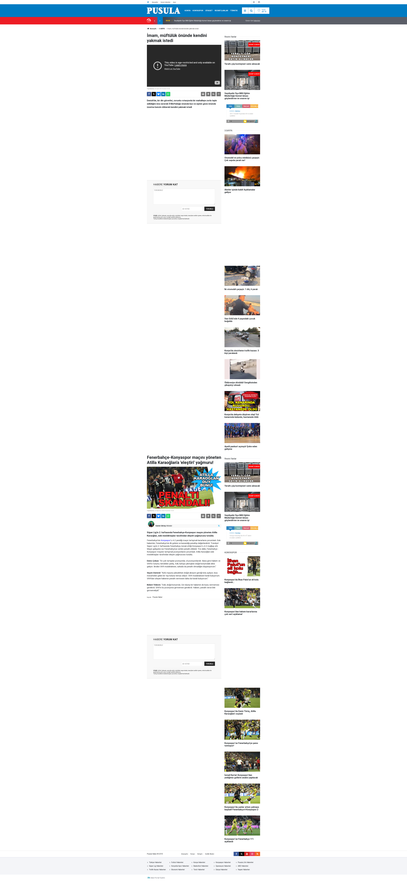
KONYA (187, 10)
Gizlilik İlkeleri (209, 854)
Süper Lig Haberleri (156, 866)
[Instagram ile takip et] (252, 854)
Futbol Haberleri (177, 862)
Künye (192, 854)
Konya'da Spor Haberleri (180, 866)
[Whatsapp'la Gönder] (168, 94)
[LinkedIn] (163, 94)
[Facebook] (149, 94)
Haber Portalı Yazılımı (158, 878)
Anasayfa (152, 29)
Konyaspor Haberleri (223, 862)
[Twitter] (154, 94)
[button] (208, 94)
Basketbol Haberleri (200, 866)
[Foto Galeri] (259, 2)
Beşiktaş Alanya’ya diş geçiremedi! (186, 21)
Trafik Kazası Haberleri (157, 870)
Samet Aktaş (160, 526)
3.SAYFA (162, 29)
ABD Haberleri (243, 866)
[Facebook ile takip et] (236, 854)
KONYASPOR (198, 10)
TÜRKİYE (234, 10)
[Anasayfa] (148, 2)
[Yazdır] (203, 94)
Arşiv (174, 2)
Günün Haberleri (165, 2)
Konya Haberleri (199, 862)
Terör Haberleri (199, 870)
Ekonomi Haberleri (178, 870)
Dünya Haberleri (221, 870)
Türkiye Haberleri (155, 862)
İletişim (199, 854)
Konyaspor (166, 540)
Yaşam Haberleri (244, 870)
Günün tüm (252, 21)
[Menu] (245, 11)
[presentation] (154, 20)
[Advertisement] (184, 162)
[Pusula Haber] (163, 10)
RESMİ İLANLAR (221, 10)
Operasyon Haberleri (223, 866)
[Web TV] (254, 2)
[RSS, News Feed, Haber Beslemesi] (257, 854)
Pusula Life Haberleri (245, 862)
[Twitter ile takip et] (219, 525)
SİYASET (209, 10)
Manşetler (155, 2)
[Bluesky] (158, 94)
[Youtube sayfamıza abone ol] (246, 854)
